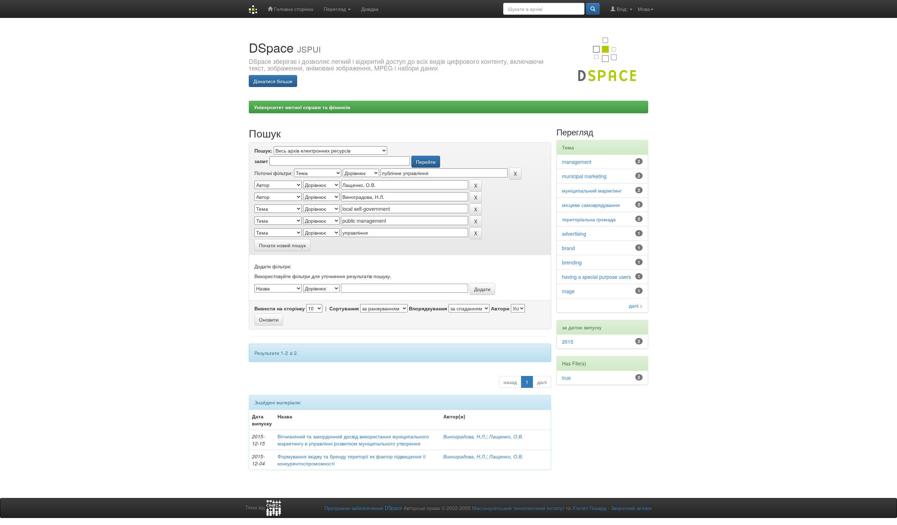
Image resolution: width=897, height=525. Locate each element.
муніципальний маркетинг (592, 190)
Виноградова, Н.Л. (464, 436)
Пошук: (263, 150)
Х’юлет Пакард (589, 507)
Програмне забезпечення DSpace (363, 507)
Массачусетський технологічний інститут (518, 507)
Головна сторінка (293, 8)
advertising (574, 233)
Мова (644, 8)
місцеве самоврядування (591, 204)
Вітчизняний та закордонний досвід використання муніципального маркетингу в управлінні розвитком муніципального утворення (353, 440)
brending (572, 262)
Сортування (344, 308)
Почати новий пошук (282, 245)
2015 (567, 341)
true (566, 377)
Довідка (369, 8)
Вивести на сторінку (279, 308)
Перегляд (335, 8)
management (576, 161)
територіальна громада (589, 219)
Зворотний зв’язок (631, 507)
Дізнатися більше (273, 81)
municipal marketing (584, 176)
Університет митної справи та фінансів (302, 106)
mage (568, 291)
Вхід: (622, 8)
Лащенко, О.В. (506, 436)
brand (568, 247)
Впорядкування (428, 308)
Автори (500, 308)
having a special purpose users (596, 276)
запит (261, 160)
